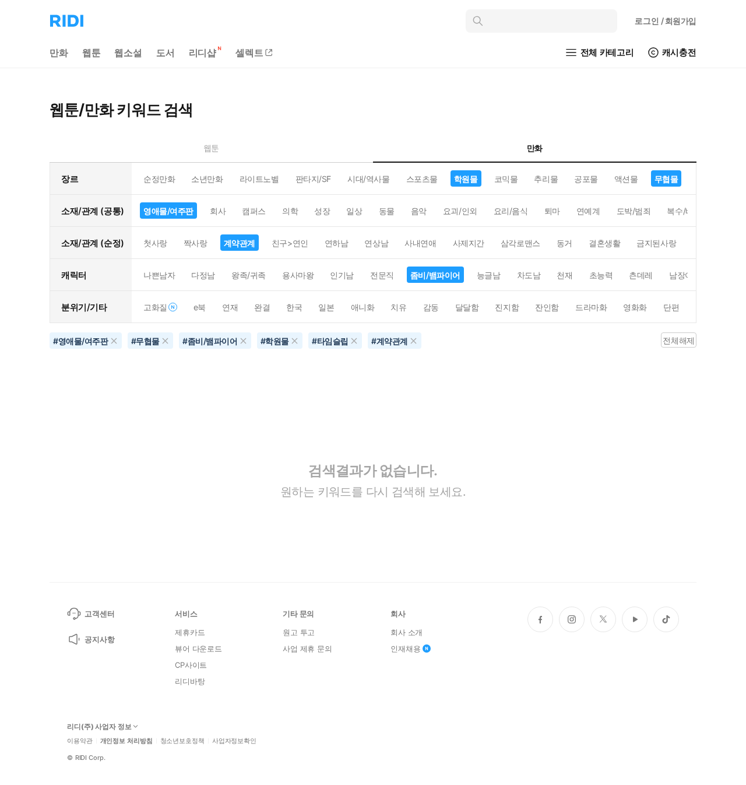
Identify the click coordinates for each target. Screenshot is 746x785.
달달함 (467, 307)
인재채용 (405, 648)
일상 (354, 211)
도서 (165, 52)
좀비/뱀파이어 (435, 275)
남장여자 (685, 275)
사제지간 (468, 243)
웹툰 (91, 52)
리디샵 (203, 52)
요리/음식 (511, 211)
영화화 (635, 307)
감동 (431, 307)
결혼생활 (604, 243)
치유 (398, 307)
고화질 (155, 307)
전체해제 (678, 340)
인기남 (342, 275)
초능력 (601, 275)
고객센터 (99, 613)
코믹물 (506, 179)
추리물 (546, 179)
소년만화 (207, 179)
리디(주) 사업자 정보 (99, 727)
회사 (218, 211)
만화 (59, 52)
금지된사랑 (656, 243)
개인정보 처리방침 (126, 741)
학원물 (466, 179)
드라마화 (591, 307)
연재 (230, 307)
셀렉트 (249, 52)
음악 (419, 211)
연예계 (588, 211)
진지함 (507, 307)
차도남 (529, 275)
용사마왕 (298, 275)
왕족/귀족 (248, 275)
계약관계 (239, 243)
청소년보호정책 (182, 741)
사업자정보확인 (234, 741)
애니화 (363, 307)
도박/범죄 (634, 211)
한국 (294, 307)
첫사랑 (155, 243)
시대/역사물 (368, 179)
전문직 (382, 275)
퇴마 (552, 211)
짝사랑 (195, 243)
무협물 (666, 179)
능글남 (489, 275)
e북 (199, 307)
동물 (387, 211)
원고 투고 (299, 632)
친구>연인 (290, 243)
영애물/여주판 (168, 211)
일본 (326, 307)
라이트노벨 (259, 179)
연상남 (376, 243)
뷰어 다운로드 (198, 648)
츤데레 (641, 275)
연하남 (337, 243)
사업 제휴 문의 (307, 648)
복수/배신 (684, 211)
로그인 (665, 21)
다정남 (203, 275)
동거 (564, 243)
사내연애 (420, 243)
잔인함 (547, 307)
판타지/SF (313, 179)
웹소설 (128, 52)
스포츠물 (422, 179)
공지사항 (99, 639)
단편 (671, 307)
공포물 (586, 179)
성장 (322, 211)
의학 (290, 211)
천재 (564, 275)
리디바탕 (190, 681)
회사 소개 (406, 632)
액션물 (626, 179)
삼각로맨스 (520, 243)
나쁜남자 (159, 275)
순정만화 (159, 179)
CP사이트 (191, 665)
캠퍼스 (254, 211)
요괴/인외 (460, 211)
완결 (262, 307)
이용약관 (80, 741)
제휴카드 (190, 632)
